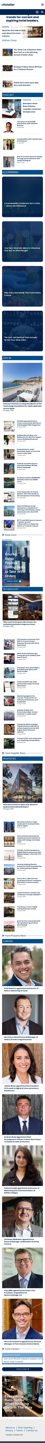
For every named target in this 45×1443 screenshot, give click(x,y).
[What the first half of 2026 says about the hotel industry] (32, 32)
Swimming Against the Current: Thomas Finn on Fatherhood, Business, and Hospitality (27, 699)
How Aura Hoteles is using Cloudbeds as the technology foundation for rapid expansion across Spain (22, 406)
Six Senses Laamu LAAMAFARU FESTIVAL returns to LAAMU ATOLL (28, 480)
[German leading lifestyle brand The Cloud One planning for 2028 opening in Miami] (9, 869)
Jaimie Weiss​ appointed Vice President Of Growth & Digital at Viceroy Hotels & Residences (21, 1088)
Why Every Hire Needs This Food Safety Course (22, 294)
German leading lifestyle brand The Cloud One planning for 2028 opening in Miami (29, 866)
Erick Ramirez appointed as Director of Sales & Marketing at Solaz (21, 989)
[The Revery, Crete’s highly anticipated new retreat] (9, 912)
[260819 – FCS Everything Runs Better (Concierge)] (22, 1416)
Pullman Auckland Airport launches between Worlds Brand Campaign (27, 465)
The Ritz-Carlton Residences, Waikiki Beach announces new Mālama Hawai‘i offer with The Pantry (29, 853)
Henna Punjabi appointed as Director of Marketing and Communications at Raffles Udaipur (21, 1190)
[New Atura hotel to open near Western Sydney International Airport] (22, 783)
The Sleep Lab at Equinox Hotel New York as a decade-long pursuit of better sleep (27, 52)
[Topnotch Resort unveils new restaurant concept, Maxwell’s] (9, 897)
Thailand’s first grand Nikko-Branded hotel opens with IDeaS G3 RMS (28, 670)
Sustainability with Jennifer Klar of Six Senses (29, 140)
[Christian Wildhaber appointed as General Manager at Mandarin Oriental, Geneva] (22, 1217)
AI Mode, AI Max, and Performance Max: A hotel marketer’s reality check (27, 712)
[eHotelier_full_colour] (8, 4)
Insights (5, 27)
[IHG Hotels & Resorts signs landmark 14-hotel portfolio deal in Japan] (9, 827)
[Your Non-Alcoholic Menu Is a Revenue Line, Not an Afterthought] (22, 241)
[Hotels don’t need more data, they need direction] (8, 84)
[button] (42, 4)
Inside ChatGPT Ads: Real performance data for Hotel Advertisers (28, 684)
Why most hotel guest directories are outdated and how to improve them (19, 623)
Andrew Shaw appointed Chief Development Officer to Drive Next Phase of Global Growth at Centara (22, 1139)
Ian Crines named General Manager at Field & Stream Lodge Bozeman (21, 1038)
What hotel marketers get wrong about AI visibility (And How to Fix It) (28, 655)
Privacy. (9, 1430)
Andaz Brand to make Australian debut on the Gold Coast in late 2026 (28, 451)
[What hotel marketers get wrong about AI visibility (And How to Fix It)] (9, 658)
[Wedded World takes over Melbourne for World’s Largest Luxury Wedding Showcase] (9, 440)
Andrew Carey (9, 40)
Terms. (19, 1430)
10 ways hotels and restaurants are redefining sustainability (29, 739)
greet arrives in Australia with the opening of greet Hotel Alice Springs (28, 923)
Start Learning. (25, 1427)
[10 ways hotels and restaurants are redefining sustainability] (9, 743)
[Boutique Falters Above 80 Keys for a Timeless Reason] (8, 68)
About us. (10, 1427)
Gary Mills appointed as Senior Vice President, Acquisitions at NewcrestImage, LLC (19, 1292)
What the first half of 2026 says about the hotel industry (13, 33)
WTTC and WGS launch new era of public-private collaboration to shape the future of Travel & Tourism (29, 523)
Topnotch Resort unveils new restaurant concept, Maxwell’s (29, 894)
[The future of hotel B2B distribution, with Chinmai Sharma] (8, 126)
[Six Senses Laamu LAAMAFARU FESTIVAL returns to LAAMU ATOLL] (9, 483)
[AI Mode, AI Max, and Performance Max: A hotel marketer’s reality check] (9, 715)
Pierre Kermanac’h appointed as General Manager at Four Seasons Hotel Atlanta (22, 1342)
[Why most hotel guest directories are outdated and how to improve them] (22, 607)
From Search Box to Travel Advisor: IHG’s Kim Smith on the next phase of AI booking (28, 494)
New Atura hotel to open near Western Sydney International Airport (20, 805)
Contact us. (32, 1430)
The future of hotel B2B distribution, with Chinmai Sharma (27, 124)
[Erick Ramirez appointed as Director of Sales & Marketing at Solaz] (22, 965)
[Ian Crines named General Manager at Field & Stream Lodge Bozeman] (22, 1014)
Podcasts (27, 100)
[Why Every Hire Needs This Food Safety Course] (22, 286)
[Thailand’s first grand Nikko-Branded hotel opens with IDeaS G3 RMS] (9, 672)
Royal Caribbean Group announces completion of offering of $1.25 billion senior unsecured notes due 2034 (28, 509)
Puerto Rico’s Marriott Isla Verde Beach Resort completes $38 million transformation (29, 880)
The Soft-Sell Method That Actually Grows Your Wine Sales (20, 338)
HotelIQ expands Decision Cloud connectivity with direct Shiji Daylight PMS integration (29, 423)
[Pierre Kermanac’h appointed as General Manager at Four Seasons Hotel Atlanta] (22, 1319)
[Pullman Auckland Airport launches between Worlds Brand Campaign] (9, 468)
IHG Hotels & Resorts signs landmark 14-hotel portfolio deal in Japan (28, 824)
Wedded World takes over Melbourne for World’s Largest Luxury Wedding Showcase (29, 437)
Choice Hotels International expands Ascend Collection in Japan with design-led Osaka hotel (28, 839)
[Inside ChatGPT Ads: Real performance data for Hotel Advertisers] (9, 687)
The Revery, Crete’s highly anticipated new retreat (27, 908)
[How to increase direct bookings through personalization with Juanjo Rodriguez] (8, 161)
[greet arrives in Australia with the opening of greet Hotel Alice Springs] (9, 926)
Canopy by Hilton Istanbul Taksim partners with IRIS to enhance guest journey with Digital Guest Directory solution (28, 728)
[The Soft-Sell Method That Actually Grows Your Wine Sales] (22, 331)
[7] (16, 586)
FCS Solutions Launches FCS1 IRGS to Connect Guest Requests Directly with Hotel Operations (28, 642)
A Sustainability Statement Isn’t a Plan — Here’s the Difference (22, 204)
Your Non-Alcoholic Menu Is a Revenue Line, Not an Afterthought (22, 249)
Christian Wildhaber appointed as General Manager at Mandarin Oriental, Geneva (21, 1241)
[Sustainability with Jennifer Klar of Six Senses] (8, 144)
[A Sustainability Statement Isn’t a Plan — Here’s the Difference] (22, 197)
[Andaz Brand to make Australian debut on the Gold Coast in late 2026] (9, 454)
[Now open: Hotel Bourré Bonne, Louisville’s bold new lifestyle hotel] (11, 108)
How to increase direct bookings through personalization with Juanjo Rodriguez (29, 158)
